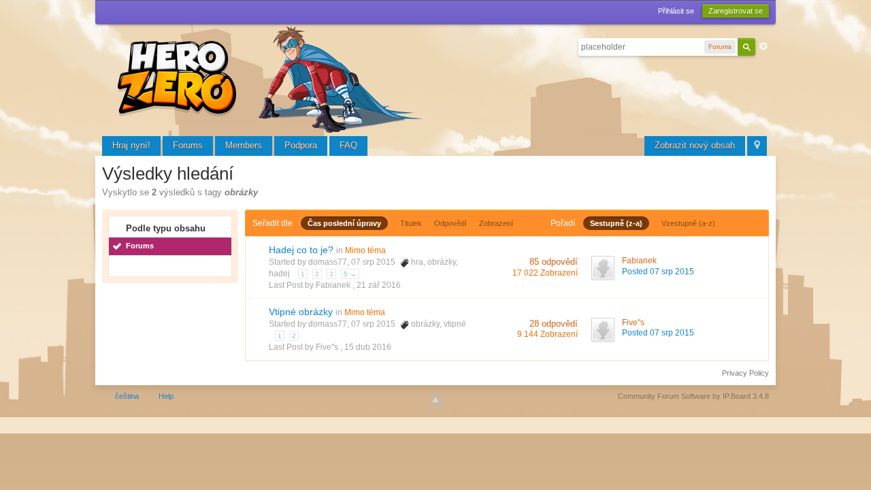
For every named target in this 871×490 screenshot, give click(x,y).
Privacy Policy (745, 373)
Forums (188, 145)
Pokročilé (763, 46)
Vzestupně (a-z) (688, 223)
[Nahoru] (435, 400)
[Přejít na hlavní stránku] (272, 78)
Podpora (300, 145)
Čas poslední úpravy (344, 223)
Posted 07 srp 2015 (658, 271)
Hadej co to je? (301, 249)
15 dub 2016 (367, 347)
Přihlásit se (676, 11)
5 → (350, 274)
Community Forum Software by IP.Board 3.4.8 (693, 396)
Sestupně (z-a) (616, 223)
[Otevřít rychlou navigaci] (757, 146)
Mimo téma (365, 250)
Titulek (411, 223)
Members (243, 145)
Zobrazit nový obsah (695, 145)
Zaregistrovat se (735, 11)
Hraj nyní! (131, 145)
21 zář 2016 (379, 285)
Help (166, 396)
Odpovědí (450, 223)
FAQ (348, 145)
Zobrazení (496, 223)
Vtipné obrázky (301, 311)
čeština (127, 396)
